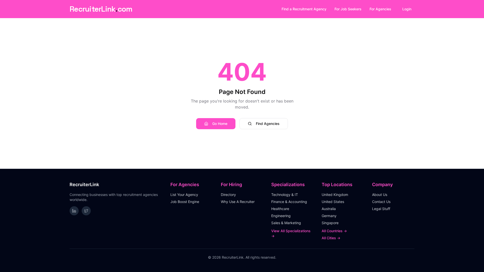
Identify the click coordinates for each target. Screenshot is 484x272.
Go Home (219, 123)
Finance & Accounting (289, 201)
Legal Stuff (381, 209)
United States (333, 201)
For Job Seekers (348, 9)
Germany (329, 216)
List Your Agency (184, 194)
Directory (228, 194)
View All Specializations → (291, 233)
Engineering (281, 216)
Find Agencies (268, 123)
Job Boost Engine (184, 201)
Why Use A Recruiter (238, 201)
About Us (379, 194)
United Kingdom (335, 194)
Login (406, 9)
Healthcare (280, 209)
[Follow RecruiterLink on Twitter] (86, 210)
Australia (329, 209)
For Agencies (380, 9)
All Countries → (334, 231)
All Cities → (331, 238)
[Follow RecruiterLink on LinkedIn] (74, 210)
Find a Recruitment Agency (304, 9)
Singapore (330, 223)
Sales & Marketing (286, 223)
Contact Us (381, 201)
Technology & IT (284, 194)
